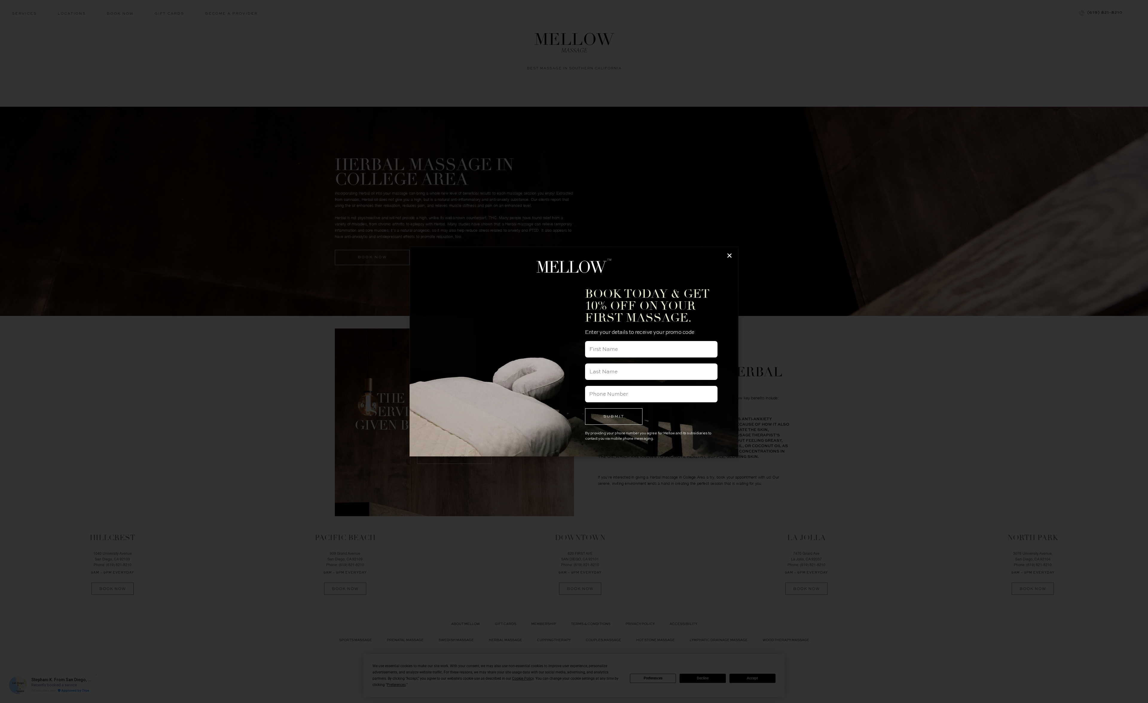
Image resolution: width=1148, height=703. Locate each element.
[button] (729, 256)
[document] (574, 351)
